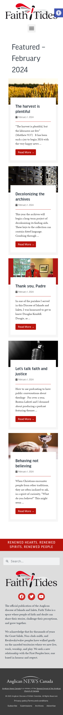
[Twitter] (31, 596)
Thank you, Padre (30, 286)
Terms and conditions (38, 700)
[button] (58, 12)
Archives (39, 706)
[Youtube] (41, 596)
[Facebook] (21, 596)
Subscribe (12, 706)
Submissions (26, 706)
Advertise (51, 706)
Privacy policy (21, 700)
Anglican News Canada (11, 688)
